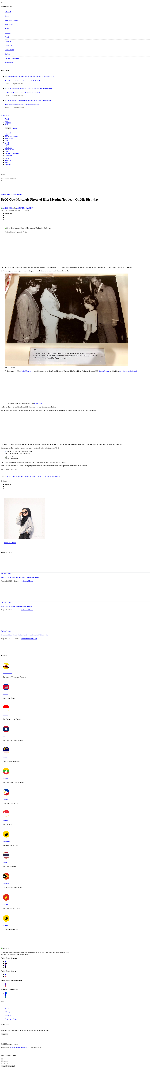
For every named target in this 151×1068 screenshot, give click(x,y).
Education (8, 41)
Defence (7, 54)
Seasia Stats (9, 160)
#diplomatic (57, 476)
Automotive (9, 62)
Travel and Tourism (11, 20)
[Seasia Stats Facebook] (5, 974)
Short (6, 121)
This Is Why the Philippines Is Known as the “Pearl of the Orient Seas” (22, 92)
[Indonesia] (6, 711)
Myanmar (5, 778)
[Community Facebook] (5, 995)
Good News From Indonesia (18, 1047)
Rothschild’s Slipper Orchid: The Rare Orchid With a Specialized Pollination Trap (24, 635)
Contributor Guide (11, 1019)
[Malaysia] (6, 753)
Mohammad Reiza (27, 581)
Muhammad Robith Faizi (29, 639)
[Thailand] (6, 858)
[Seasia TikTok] (5, 967)
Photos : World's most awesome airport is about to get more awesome (22, 104)
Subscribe (5, 1034)
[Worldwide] (6, 921)
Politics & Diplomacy (12, 58)
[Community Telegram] (6, 993)
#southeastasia (17, 476)
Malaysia (8, 476)
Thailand (5, 862)
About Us (8, 1015)
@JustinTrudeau (104, 371)
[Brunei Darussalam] (6, 669)
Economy (8, 33)
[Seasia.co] (5, 115)
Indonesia (5, 715)
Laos (4, 736)
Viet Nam (5, 904)
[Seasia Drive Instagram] (5, 986)
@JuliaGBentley (25, 371)
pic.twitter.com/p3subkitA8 (128, 371)
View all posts (8, 547)
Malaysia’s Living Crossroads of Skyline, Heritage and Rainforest (20, 577)
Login (15, 128)
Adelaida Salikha (10, 543)
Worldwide (5, 925)
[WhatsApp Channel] (5, 997)
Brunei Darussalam (7, 673)
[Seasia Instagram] (5, 965)
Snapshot (8, 123)
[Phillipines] (6, 795)
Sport (6, 16)
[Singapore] (6, 816)
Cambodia (5, 694)
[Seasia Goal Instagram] (5, 984)
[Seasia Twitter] (6, 963)
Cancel (4, 1066)
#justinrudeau (36, 476)
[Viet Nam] (6, 900)
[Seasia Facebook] (5, 961)
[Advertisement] (62, 250)
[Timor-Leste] (6, 879)
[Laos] (6, 732)
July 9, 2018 (38, 403)
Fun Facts (8, 12)
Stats (6, 124)
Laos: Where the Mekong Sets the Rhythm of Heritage (16, 606)
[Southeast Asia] (6, 837)
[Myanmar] (6, 774)
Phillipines (5, 799)
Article (7, 119)
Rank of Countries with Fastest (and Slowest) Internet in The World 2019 (23, 80)
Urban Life (8, 45)
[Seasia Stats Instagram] (5, 976)
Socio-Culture (9, 50)
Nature (7, 28)
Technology (9, 24)
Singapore (5, 820)
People (7, 37)
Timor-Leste (6, 883)
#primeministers (47, 476)
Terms (7, 1008)
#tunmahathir (26, 476)
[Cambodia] (6, 690)
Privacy (7, 1012)
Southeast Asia (6, 841)
